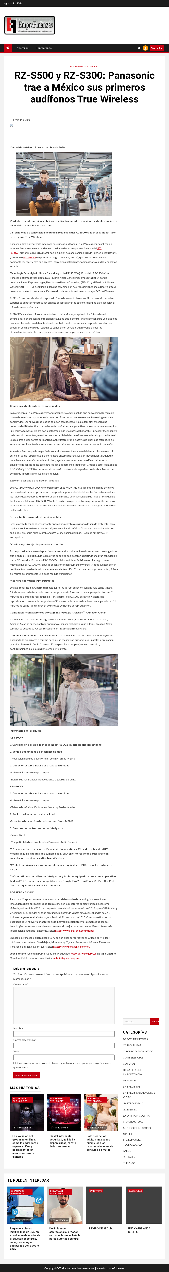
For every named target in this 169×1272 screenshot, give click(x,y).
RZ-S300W (29, 257)
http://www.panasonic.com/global (74, 930)
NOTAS (127, 1134)
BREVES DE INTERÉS (135, 1039)
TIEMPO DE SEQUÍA (101, 1228)
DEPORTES (129, 1080)
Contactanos (44, 48)
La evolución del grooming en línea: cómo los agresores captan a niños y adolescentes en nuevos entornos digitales (25, 1146)
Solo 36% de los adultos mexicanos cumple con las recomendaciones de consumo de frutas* (100, 1143)
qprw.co (92, 953)
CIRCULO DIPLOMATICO (138, 1051)
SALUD (127, 1150)
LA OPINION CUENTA (136, 1115)
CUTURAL (129, 1063)
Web (16, 1051)
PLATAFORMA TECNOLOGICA (83, 66)
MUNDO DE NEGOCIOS (137, 1127)
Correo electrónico (24, 1039)
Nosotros (23, 48)
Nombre (19, 1028)
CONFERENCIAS (133, 1057)
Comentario (21, 984)
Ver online (156, 48)
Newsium (101, 1268)
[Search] (139, 48)
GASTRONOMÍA (133, 1103)
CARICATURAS (132, 1045)
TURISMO (129, 1163)
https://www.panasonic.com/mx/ (71, 946)
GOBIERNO (130, 1109)
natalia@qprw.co (63, 957)
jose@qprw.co (79, 953)
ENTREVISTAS (131, 1086)
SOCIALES (129, 1156)
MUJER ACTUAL (133, 1121)
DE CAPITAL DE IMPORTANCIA (17, 1192)
